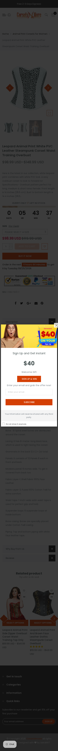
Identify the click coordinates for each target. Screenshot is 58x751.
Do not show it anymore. (16, 424)
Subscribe (29, 402)
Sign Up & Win (29, 378)
